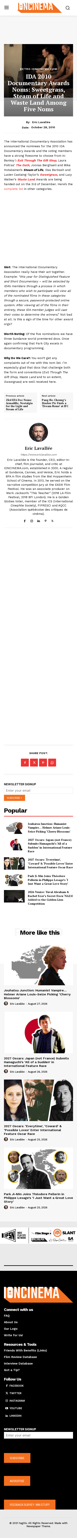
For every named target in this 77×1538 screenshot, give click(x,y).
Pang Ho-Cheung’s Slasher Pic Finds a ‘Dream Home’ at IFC (55, 403)
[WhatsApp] (52, 763)
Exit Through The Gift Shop (36, 160)
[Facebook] (24, 520)
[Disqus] (38, 585)
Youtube (15, 1408)
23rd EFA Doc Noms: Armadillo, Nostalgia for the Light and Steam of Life (19, 405)
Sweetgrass (48, 174)
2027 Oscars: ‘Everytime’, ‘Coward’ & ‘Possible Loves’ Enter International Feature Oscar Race (50, 863)
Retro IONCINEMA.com (38, 69)
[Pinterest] (45, 520)
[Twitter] (52, 520)
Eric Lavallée (41, 122)
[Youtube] (6, 1408)
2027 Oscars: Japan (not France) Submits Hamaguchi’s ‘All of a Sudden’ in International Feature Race (50, 845)
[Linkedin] (38, 520)
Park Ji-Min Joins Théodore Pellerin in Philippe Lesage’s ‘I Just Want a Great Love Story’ (48, 879)
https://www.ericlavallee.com (39, 454)
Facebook (16, 1385)
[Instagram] (31, 520)
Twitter (15, 1393)
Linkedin (15, 1415)
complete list (13, 189)
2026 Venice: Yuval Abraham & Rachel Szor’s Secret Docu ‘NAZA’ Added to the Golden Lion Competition (50, 897)
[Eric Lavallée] (38, 432)
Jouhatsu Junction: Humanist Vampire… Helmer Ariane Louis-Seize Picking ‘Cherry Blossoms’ (49, 827)
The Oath (22, 165)
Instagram (17, 1400)
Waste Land (26, 179)
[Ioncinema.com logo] (39, 7)
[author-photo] (6, 1003)
